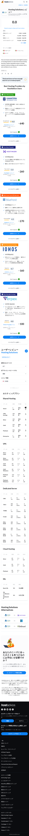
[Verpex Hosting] (10, 299)
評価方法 (21, 5)
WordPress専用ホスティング (9, 783)
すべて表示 (23, 42)
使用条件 (3, 770)
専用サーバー (4, 801)
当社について (4, 743)
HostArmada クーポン (7, 821)
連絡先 (3, 746)
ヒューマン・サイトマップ (8, 749)
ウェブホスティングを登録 (8, 758)
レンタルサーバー (6, 780)
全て (4, 366)
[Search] (24, 2)
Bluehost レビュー (9, 222)
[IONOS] (10, 249)
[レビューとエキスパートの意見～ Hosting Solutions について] (2, 73)
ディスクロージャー (6, 761)
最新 (4, 373)
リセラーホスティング (7, 804)
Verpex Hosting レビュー (9, 325)
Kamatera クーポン (6, 818)
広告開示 (26, 5)
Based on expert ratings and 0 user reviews (14, 28)
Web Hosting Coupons (7, 815)
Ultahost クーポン (6, 827)
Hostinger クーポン (6, 824)
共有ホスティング (6, 786)
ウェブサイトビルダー (7, 807)
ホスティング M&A (13, 733)
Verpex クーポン (5, 830)
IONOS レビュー (9, 272)
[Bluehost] (10, 200)
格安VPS (3, 795)
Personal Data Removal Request (9, 764)
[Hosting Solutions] (4, 12)
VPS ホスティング (6, 792)
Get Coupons (14, 132)
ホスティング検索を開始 (15, 672)
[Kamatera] (10, 99)
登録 (7, 721)
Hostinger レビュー (9, 173)
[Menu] (26, 2)
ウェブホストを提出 (6, 755)
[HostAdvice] (7, 2)
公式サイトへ (13, 136)
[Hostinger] (10, 151)
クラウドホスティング (7, 798)
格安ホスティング (6, 789)
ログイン (21, 721)
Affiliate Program (5, 752)
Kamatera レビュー (9, 125)
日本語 (6, 381)
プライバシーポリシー (7, 767)
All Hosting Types (5, 777)
